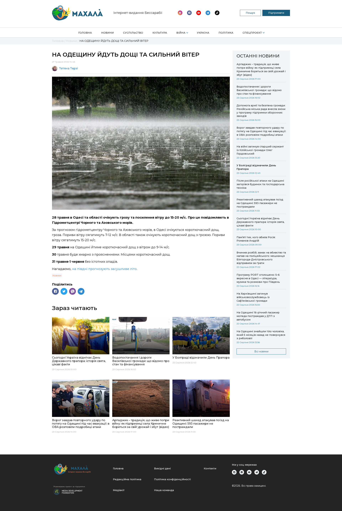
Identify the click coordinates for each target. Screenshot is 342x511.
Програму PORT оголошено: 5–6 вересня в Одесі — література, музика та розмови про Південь (258, 278)
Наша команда (164, 490)
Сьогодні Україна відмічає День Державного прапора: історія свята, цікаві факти (260, 222)
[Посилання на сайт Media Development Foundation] (68, 491)
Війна (180, 32)
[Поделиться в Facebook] (55, 291)
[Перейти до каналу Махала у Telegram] (217, 12)
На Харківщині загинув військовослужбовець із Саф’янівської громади (253, 297)
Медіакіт (119, 490)
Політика (226, 32)
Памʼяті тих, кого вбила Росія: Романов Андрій (256, 239)
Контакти (210, 468)
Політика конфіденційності (172, 479)
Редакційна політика (127, 479)
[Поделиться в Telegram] (81, 291)
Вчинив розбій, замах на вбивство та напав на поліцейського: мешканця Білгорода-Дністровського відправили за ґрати (261, 258)
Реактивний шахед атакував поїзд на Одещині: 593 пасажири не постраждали (260, 203)
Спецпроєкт (252, 32)
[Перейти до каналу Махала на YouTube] (208, 12)
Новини (107, 32)
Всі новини (261, 351)
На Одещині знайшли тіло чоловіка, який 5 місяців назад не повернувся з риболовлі (261, 335)
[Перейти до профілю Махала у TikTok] (264, 472)
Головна (85, 32)
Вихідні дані (162, 468)
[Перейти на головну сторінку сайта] (77, 12)
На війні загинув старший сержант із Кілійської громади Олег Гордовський (260, 150)
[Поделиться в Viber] (72, 291)
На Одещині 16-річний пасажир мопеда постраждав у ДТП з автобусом (258, 316)
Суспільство (133, 32)
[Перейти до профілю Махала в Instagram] (180, 12)
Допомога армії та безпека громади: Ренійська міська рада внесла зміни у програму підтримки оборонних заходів (261, 111)
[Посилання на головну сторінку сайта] (81, 469)
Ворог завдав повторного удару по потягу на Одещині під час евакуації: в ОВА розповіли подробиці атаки (261, 131)
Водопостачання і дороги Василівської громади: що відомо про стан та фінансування (259, 90)
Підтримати (276, 12)
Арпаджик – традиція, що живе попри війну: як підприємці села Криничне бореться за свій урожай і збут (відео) (261, 69)
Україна (203, 32)
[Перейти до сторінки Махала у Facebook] (189, 12)
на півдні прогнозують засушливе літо (104, 269)
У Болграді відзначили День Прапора (256, 167)
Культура (159, 32)
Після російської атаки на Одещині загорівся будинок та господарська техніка (260, 184)
